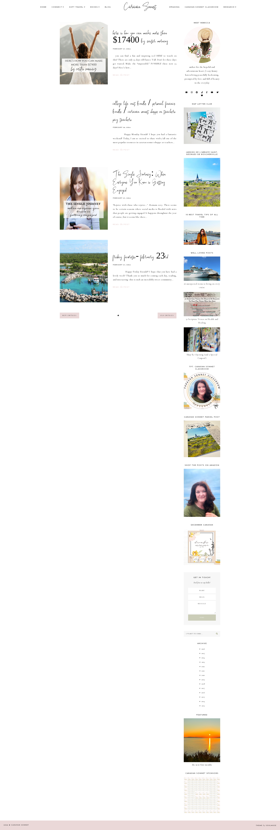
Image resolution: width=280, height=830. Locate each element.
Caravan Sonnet (140, 7)
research (229, 7)
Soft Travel (76, 7)
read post (121, 75)
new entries (69, 315)
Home (43, 7)
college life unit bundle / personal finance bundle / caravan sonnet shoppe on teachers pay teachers (144, 112)
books (94, 7)
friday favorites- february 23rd (140, 257)
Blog (108, 7)
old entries (167, 315)
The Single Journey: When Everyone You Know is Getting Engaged (139, 182)
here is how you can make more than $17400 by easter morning (140, 37)
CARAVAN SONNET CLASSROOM (201, 7)
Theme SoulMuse (266, 825)
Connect (57, 7)
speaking (174, 7)
